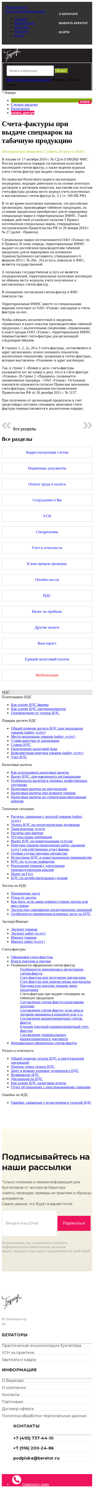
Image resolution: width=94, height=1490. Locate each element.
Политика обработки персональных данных (44, 1416)
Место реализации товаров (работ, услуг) (43, 736)
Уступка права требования (31, 837)
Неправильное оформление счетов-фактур (44, 1043)
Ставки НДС (21, 745)
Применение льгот (25, 893)
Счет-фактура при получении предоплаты (53, 977)
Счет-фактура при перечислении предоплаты (55, 981)
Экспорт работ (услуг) (28, 933)
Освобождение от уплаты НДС (35, 713)
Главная (20, 19)
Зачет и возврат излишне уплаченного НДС (45, 1071)
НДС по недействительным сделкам (39, 878)
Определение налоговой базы (34, 749)
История (21, 31)
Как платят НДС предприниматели (38, 709)
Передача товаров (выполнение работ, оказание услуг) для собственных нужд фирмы (48, 847)
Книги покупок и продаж (31, 961)
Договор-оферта (18, 1409)
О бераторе (13, 1380)
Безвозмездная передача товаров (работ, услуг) (47, 753)
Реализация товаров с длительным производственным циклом (38, 868)
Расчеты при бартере (27, 833)
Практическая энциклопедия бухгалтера (41, 1345)
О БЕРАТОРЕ (68, 14)
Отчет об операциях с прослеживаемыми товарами (51, 1087)
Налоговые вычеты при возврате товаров (43, 793)
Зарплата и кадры (19, 1359)
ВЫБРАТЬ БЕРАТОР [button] (73, 23)
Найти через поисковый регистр (28, 80)
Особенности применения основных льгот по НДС (51, 914)
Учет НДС (19, 757)
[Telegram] (15, 1468)
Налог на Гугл (22, 874)
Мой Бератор (24, 23)
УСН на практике (18, 1352)
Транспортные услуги (28, 829)
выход (19, 35)
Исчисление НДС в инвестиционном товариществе (51, 857)
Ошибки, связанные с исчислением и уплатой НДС (51, 1102)
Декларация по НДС (27, 1079)
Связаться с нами (35, 1484)
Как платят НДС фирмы (30, 705)
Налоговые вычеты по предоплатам (39, 789)
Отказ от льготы (23, 897)
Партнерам (12, 1402)
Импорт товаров (24, 937)
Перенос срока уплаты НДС (33, 1067)
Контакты (11, 1394)
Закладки (21, 27)
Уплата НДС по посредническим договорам (45, 825)
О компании (14, 1387)
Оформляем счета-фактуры (32, 957)
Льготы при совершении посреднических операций (51, 910)
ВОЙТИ (64, 32)
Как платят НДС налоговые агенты (38, 1083)
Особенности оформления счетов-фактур (43, 965)
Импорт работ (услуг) (28, 941)
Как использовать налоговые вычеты (40, 772)
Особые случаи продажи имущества (39, 853)
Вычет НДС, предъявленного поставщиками (46, 776)
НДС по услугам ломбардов (33, 861)
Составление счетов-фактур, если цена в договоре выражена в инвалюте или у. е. (51, 1012)
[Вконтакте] (18, 1468)
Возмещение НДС (25, 1075)
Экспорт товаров (24, 929)
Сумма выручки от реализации (35, 740)
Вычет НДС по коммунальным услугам (42, 841)
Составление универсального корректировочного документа (44, 1037)
